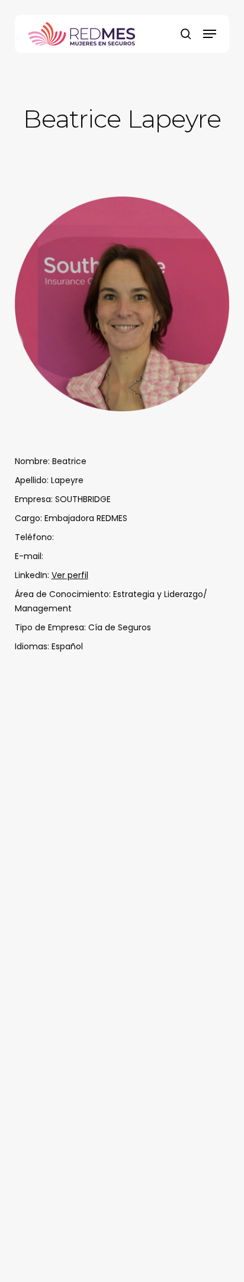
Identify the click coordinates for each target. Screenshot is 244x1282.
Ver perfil (70, 575)
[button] (209, 34)
